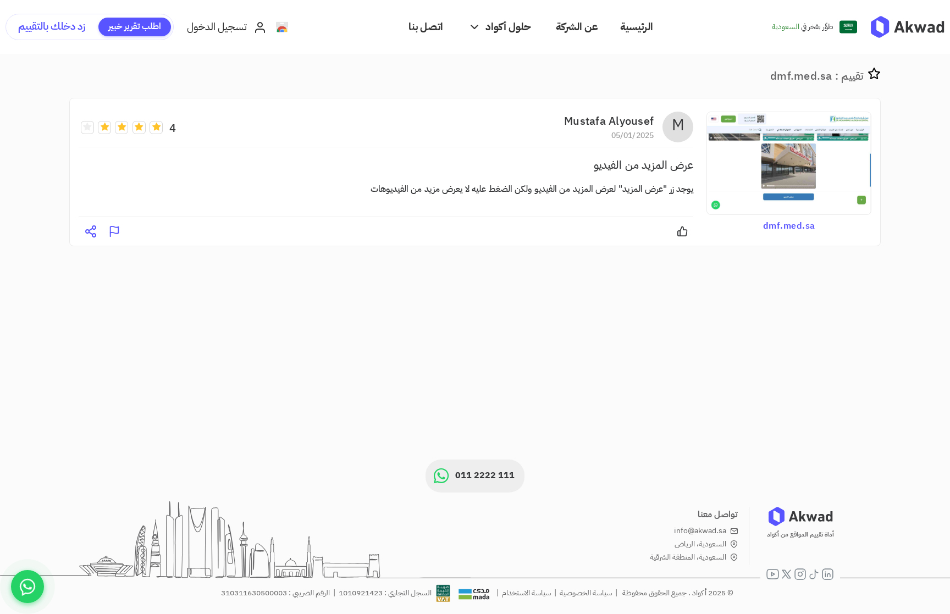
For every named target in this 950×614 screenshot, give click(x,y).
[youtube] (773, 574)
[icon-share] (91, 231)
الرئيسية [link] (636, 27)
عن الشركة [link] (577, 27)
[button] (499, 26)
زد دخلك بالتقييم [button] (51, 26)
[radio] (156, 127)
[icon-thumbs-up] (682, 231)
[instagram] (800, 574)
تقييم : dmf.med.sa (816, 76)
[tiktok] (814, 574)
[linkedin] (828, 574)
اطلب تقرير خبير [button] (134, 26)
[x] (786, 574)
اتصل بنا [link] (425, 27)
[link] (907, 27)
